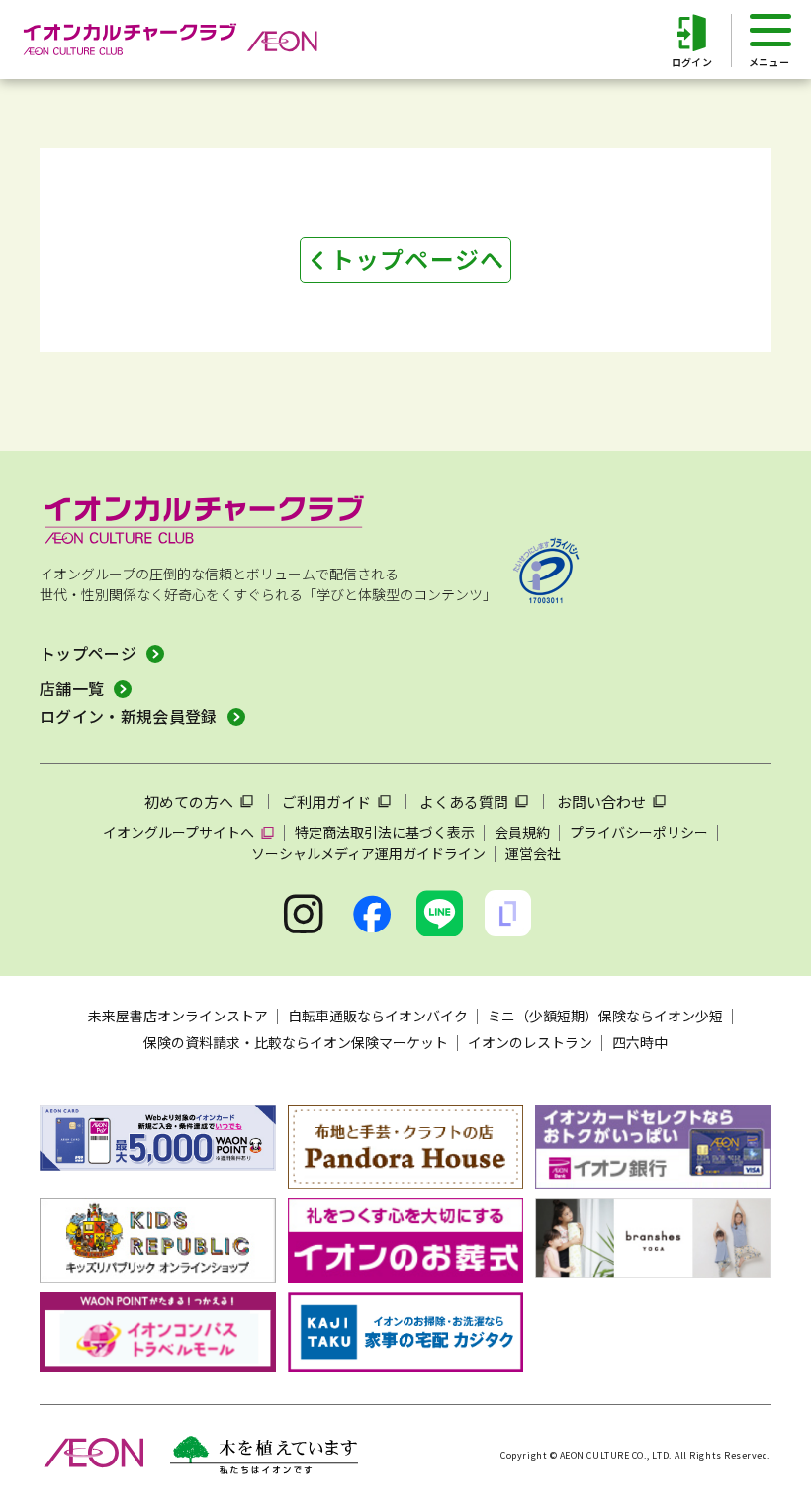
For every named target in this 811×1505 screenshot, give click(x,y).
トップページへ (417, 258)
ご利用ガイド (326, 801)
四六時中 (640, 1042)
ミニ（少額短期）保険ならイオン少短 (605, 1015)
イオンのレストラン (530, 1042)
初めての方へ (188, 801)
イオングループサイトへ (178, 832)
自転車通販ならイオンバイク (378, 1015)
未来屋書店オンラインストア (178, 1015)
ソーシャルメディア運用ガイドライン (368, 853)
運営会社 (533, 853)
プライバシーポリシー (639, 832)
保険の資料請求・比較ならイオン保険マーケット (295, 1042)
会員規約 (522, 832)
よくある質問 (463, 801)
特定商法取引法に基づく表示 (385, 832)
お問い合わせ (601, 801)
